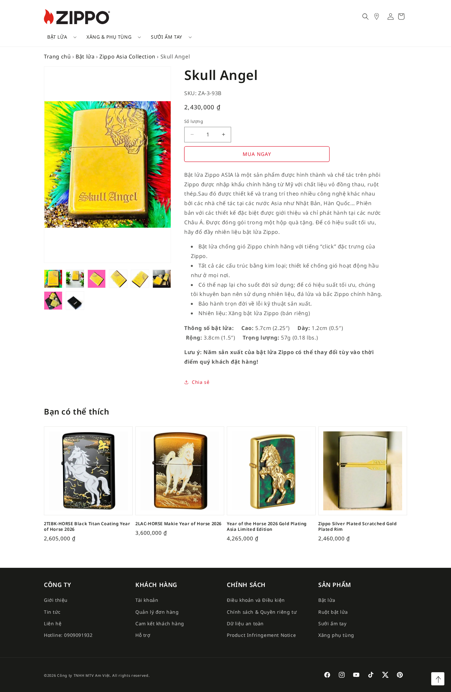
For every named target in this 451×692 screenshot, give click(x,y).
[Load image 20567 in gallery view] (96, 279)
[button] (59, 37)
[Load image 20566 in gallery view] (140, 279)
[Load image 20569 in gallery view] (53, 300)
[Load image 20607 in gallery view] (53, 279)
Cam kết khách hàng (159, 623)
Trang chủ (57, 56)
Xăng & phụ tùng (109, 37)
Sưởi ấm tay (166, 37)
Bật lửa (57, 37)
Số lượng (193, 121)
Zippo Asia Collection (127, 56)
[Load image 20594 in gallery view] (75, 279)
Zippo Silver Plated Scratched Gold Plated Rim (357, 526)
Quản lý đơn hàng (157, 612)
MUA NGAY (257, 154)
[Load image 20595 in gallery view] (162, 279)
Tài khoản (146, 600)
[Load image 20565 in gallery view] (75, 300)
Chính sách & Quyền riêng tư (261, 612)
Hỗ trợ (143, 635)
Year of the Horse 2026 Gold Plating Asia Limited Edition (267, 526)
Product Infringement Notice (261, 635)
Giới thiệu (56, 600)
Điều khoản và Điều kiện (256, 600)
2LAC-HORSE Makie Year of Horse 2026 (178, 524)
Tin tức (52, 612)
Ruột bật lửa (333, 612)
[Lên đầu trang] (437, 678)
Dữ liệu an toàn (245, 623)
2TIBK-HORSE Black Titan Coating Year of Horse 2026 (87, 526)
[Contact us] (380, 16)
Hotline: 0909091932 (68, 635)
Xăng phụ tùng (336, 635)
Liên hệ (52, 623)
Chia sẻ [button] (200, 382)
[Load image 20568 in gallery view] (118, 279)
